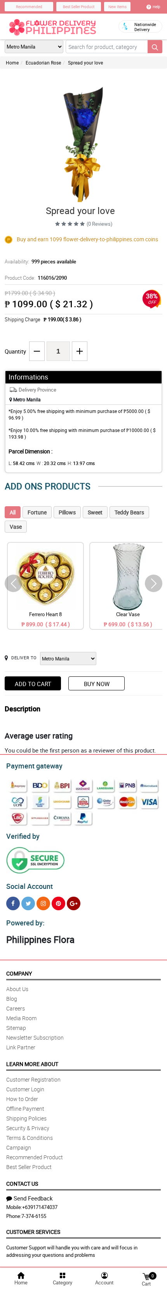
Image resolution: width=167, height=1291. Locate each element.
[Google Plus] (73, 903)
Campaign (18, 1147)
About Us (17, 989)
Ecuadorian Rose (43, 62)
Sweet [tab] (95, 512)
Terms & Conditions (29, 1137)
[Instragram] (43, 903)
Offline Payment (25, 1108)
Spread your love (85, 62)
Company (19, 973)
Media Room (21, 1018)
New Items (117, 6)
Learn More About (32, 1064)
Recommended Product (34, 1157)
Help (156, 6)
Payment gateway (34, 765)
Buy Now (97, 684)
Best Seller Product (78, 6)
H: (81, 463)
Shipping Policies (26, 1118)
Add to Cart (33, 684)
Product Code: (36, 277)
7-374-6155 (33, 1216)
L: (22, 463)
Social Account (29, 886)
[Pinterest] (58, 903)
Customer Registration (33, 1079)
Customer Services (33, 1231)
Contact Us (22, 1183)
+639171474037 (39, 1207)
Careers (15, 1008)
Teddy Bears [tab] (129, 512)
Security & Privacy (27, 1128)
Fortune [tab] (37, 512)
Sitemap (16, 1027)
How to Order (22, 1099)
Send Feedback (33, 1198)
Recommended (29, 6)
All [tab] (13, 512)
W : (51, 463)
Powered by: (25, 922)
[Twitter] (28, 903)
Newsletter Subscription (35, 1037)
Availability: (40, 261)
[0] (146, 1276)
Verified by (23, 836)
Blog (11, 998)
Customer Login (25, 1089)
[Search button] (155, 46)
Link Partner (20, 1047)
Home (12, 62)
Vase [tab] (16, 526)
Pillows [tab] (67, 512)
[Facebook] (13, 903)
